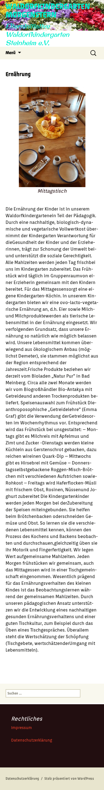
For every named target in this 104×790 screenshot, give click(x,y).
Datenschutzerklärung (31, 740)
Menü (11, 52)
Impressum (21, 727)
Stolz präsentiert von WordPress (69, 778)
